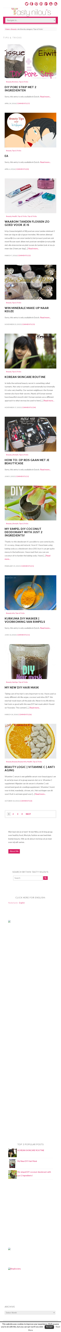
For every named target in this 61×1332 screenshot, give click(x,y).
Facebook (31, 4)
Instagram (41, 4)
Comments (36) (25, 714)
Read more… (45, 96)
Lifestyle (15, 455)
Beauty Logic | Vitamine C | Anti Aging (30, 768)
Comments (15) (28, 324)
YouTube (50, 4)
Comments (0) (26, 801)
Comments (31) (27, 566)
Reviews (15, 82)
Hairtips (15, 682)
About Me (14, 851)
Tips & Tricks (23, 82)
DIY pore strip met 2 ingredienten (20, 88)
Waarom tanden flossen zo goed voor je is (27, 223)
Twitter (26, 4)
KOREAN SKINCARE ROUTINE (25, 376)
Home (7, 29)
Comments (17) (23, 103)
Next (28, 814)
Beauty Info (10, 613)
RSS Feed (55, 4)
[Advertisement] (19, 982)
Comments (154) (29, 407)
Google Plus (46, 4)
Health (14, 216)
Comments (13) (24, 255)
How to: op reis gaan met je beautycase (27, 461)
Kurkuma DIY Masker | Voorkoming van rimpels (25, 620)
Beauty (13, 29)
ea (6, 155)
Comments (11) (22, 476)
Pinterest (36, 4)
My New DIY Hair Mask (22, 687)
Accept (49, 1327)
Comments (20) (22, 169)
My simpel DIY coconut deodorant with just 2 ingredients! (23, 532)
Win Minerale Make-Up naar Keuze (27, 309)
